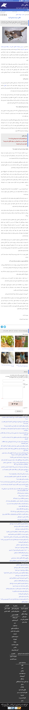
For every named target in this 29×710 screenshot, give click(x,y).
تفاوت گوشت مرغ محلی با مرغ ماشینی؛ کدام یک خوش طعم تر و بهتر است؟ (15, 422)
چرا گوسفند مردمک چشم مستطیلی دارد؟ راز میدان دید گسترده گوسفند (15, 438)
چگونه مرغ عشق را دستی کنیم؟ (21, 547)
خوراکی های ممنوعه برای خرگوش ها (20, 591)
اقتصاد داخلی (7, 608)
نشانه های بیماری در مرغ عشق (21, 529)
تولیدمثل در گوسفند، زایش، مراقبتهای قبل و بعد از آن (17, 501)
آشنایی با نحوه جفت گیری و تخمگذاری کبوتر (18, 560)
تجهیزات (15, 639)
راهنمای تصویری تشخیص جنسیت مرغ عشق (19, 523)
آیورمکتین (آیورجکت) (23, 542)
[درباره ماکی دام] (28, 1)
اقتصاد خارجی (7, 611)
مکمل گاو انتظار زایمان (23, 506)
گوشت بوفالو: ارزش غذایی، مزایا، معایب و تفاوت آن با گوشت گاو (14, 446)
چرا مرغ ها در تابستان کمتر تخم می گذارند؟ (19, 457)
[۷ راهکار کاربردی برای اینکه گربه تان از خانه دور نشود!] (7, 342)
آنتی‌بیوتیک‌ (22, 676)
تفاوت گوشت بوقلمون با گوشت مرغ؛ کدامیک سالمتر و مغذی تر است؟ (15, 418)
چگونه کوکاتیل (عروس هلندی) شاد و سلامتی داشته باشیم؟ (16, 537)
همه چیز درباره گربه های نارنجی (23, 348)
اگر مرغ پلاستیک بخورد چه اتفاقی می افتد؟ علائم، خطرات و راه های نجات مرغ (14, 449)
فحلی (5, 85)
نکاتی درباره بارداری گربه (14, 18)
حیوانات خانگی (18, 14)
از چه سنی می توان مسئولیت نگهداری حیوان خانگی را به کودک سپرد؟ (22, 366)
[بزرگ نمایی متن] (6, 15)
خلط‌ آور (22, 687)
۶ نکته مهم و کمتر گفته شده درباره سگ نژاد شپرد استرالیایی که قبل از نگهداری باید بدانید (15, 489)
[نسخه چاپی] (1, 15)
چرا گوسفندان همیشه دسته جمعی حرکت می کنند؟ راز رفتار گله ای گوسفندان (14, 433)
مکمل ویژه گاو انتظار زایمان (22, 509)
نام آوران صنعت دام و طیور (23, 653)
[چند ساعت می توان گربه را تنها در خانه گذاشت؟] (7, 358)
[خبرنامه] (20, 1)
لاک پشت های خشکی (23, 596)
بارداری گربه (20, 330)
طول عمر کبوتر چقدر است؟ (22, 479)
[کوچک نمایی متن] (4, 15)
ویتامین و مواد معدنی (15, 631)
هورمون (15, 634)
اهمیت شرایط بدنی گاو (23, 496)
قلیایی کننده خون (22, 690)
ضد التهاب (15, 625)
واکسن (15, 647)
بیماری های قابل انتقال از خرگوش (21, 552)
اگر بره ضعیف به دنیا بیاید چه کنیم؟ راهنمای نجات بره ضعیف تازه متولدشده (14, 429)
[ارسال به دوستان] (2, 15)
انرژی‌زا (22, 695)
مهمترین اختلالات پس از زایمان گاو (20, 498)
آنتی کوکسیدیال (15, 650)
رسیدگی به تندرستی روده (22, 519)
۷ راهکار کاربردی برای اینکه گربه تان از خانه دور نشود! (8, 349)
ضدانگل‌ (22, 679)
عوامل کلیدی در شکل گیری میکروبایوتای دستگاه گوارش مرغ (15, 514)
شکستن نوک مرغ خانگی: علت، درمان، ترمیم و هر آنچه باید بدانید (14, 460)
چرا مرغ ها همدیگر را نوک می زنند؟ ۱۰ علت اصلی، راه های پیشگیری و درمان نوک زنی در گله (15, 463)
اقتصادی (7, 606)
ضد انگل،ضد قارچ (15, 628)
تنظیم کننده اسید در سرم (22, 692)
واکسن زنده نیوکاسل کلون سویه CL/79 (19, 511)
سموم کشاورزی (13, 659)
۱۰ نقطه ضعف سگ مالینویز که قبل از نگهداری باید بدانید (16, 476)
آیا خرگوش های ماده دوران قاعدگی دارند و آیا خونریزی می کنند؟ (14, 539)
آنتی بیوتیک (14, 617)
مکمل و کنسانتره (15, 644)
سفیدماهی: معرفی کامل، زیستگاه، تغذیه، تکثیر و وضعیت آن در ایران (15, 470)
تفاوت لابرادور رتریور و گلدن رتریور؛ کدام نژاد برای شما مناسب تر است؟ (14, 485)
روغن (22, 700)
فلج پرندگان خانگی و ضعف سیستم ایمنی (19, 558)
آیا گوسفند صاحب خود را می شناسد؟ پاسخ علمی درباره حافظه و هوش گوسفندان (15, 442)
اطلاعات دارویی (15, 615)
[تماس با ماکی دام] (26, 1)
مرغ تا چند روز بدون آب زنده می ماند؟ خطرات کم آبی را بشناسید (14, 467)
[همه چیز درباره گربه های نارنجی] (21, 342)
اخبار (23, 14)
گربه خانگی (11, 330)
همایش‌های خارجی (15, 611)
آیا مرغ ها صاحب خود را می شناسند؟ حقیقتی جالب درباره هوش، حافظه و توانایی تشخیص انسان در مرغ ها (15, 453)
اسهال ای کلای (25, 602)
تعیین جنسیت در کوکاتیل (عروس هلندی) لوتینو (18, 534)
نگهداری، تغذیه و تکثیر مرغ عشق (21, 526)
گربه (17, 49)
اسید (22, 668)
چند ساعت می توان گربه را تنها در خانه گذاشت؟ (8, 366)
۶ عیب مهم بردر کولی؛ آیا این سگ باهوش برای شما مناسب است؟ (14, 482)
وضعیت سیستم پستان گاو (22, 493)
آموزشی (24, 611)
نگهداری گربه (5, 330)
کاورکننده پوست (22, 698)
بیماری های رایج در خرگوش (22, 545)
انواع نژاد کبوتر (24, 555)
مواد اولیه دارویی (22, 662)
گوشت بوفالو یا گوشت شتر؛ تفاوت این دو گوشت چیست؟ (16, 426)
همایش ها (15, 606)
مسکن (22, 684)
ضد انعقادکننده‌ (22, 673)
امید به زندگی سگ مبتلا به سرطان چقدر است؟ (18, 474)
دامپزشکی (24, 616)
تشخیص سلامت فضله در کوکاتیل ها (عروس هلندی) (17, 531)
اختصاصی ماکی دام (24, 619)
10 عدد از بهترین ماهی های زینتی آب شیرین (18, 550)
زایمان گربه (16, 330)
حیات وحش (24, 622)
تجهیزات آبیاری (13, 656)
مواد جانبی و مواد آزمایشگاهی (22, 681)
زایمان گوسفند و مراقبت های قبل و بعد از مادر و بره (17, 503)
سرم (15, 623)
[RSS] (22, 1)
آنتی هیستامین (15, 620)
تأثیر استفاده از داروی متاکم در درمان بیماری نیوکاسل (17, 588)
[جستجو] (24, 1)
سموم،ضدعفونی (15, 636)
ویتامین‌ (22, 671)
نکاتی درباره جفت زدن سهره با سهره (20, 586)
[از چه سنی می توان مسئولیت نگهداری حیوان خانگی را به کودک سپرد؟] (21, 358)
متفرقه (15, 642)
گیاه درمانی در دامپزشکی (23, 517)
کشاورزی (13, 653)
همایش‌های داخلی (15, 608)
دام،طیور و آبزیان (24, 608)
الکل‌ (22, 665)
